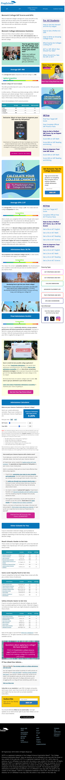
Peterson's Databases (27, 632)
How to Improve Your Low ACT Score (51, 246)
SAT (7, 9)
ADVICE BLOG (23, 737)
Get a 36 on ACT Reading (52, 236)
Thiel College (5, 592)
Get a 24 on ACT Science (51, 260)
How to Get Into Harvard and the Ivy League (51, 25)
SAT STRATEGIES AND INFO (52, 272)
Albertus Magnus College (7, 587)
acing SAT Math (16, 672)
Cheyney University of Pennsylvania (7, 594)
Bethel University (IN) (7, 584)
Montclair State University (8, 559)
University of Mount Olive (8, 589)
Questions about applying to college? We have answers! (20, 646)
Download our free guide (10, 142)
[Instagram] (58, 319)
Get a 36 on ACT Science (51, 240)
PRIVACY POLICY (57, 735)
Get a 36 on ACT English (51, 229)
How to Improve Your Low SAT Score (51, 150)
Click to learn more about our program (23, 507)
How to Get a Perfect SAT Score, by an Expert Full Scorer (52, 133)
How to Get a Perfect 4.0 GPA (51, 31)
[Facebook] (46, 319)
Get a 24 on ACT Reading (52, 257)
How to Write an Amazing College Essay (52, 38)
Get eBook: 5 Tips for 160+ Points (20, 153)
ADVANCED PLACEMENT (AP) (52, 289)
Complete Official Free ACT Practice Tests (51, 216)
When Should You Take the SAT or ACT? (51, 56)
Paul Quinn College (6, 620)
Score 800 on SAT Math (51, 139)
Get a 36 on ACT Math (50, 233)
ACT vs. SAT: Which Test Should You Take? (51, 50)
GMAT (38, 740)
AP (37, 735)
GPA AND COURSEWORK (52, 301)
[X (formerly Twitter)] (52, 319)
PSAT (38, 733)
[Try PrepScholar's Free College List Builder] (21, 177)
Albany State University (7, 625)
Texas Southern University (8, 586)
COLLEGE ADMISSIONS (52, 283)
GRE (38, 737)
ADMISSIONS (41, 744)
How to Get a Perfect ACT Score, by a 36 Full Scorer (52, 224)
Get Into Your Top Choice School (20, 392)
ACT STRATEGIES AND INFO (52, 278)
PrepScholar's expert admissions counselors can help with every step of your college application (20, 287)
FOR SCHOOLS (24, 741)
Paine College (5, 624)
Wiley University (5, 622)
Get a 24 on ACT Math (50, 253)
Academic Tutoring (58, 9)
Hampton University (6, 555)
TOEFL (38, 742)
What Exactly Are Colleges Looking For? (52, 44)
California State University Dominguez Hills (8, 618)
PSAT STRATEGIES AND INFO (52, 295)
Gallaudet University (6, 627)
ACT (20, 9)
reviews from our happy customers (22, 502)
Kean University (5, 558)
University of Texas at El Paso (8, 564)
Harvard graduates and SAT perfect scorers (25, 492)
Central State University (7, 616)
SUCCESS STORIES (24, 733)
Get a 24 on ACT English (51, 250)
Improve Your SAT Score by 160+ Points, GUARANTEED (20, 515)
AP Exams (45, 9)
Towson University (6, 556)
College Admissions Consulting (32, 8)
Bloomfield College (6, 590)
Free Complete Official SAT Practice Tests (51, 125)
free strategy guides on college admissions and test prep (20, 666)
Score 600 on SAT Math (51, 155)
